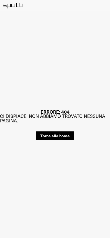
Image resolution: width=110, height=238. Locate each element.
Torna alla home (55, 135)
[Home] (13, 5)
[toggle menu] (104, 5)
